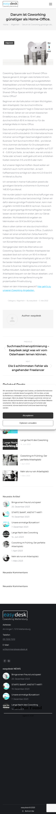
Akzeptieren (28, 415)
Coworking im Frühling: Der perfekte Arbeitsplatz (33, 457)
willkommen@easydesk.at (15, 649)
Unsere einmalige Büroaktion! (26, 522)
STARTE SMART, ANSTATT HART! (27, 512)
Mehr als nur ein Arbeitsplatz (34, 471)
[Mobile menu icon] (50, 4)
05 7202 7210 (9, 639)
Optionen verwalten (28, 423)
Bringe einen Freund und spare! (26, 502)
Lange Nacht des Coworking (34, 440)
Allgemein (9, 43)
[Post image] (10, 444)
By (32, 300)
